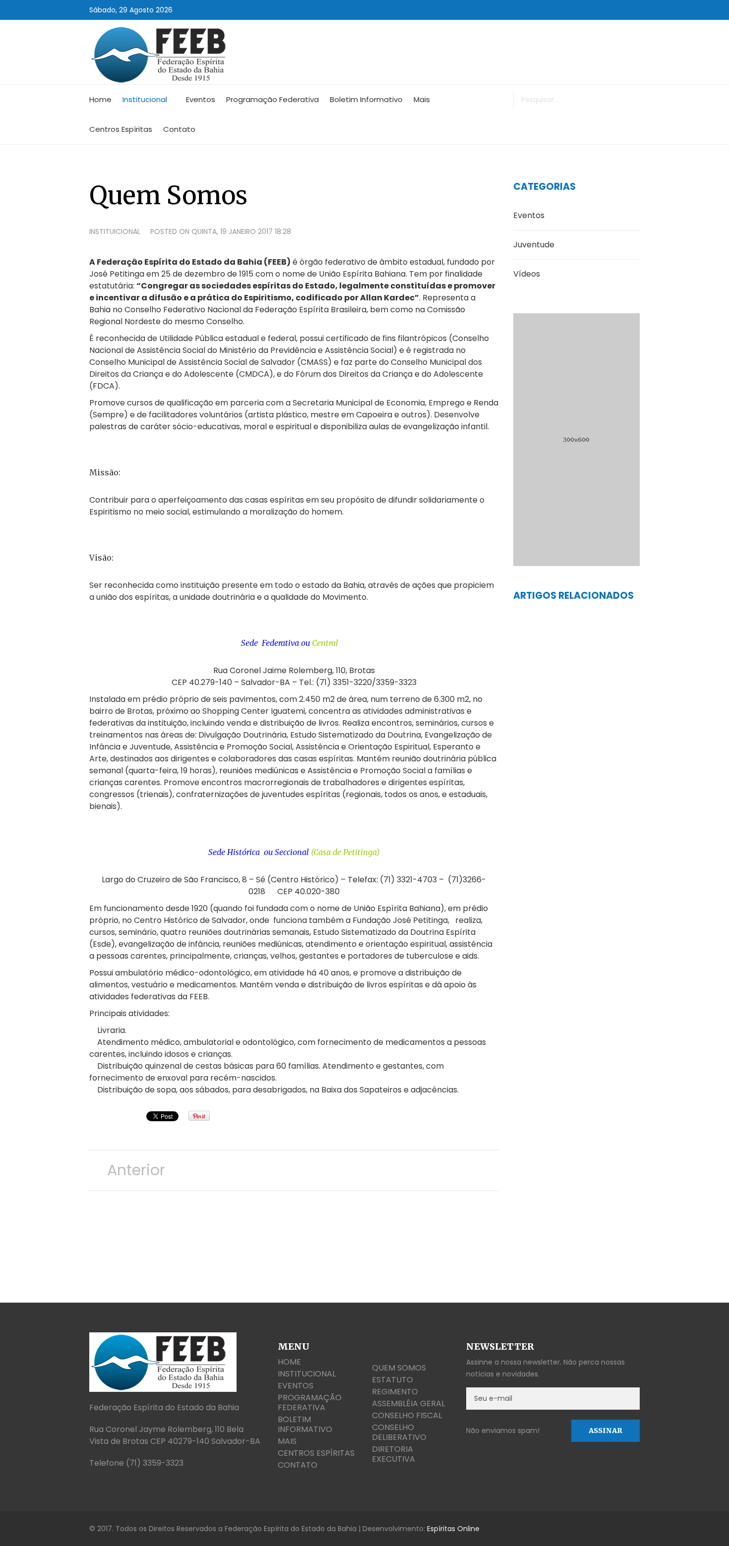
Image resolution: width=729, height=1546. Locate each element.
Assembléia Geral (408, 1403)
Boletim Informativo (366, 99)
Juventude (533, 244)
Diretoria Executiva (393, 1454)
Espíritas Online (453, 1529)
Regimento (395, 1391)
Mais (422, 99)
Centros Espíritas (120, 129)
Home (100, 99)
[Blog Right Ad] (576, 439)
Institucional (144, 99)
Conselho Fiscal (407, 1415)
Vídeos (526, 274)
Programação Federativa (272, 99)
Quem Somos (399, 1368)
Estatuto (392, 1379)
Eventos (200, 99)
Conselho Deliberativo (399, 1432)
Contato (179, 129)
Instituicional (114, 231)
